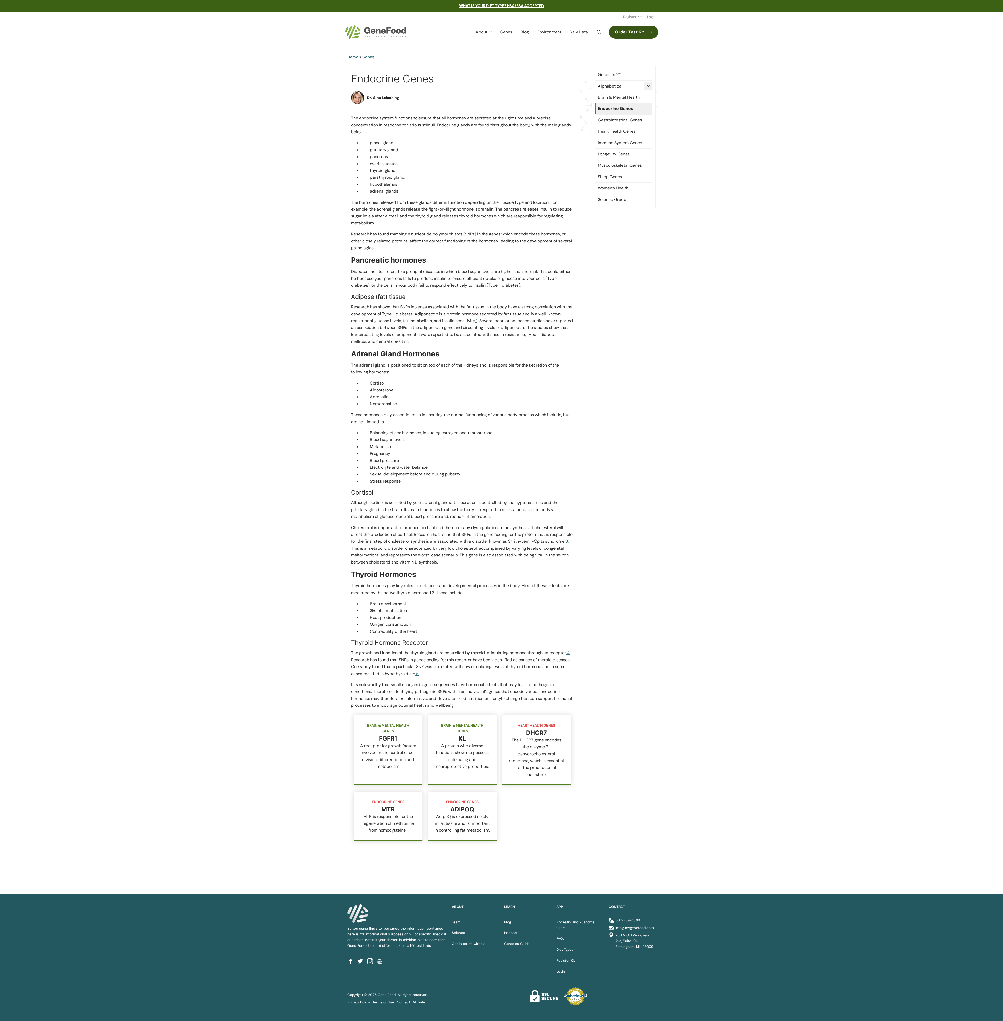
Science (458, 933)
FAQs (560, 938)
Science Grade (612, 199)
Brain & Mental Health (619, 97)
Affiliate (419, 1002)
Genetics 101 (610, 74)
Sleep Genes (610, 176)
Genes (506, 32)
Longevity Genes (614, 154)
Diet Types (564, 949)
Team (456, 922)
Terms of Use (383, 1002)
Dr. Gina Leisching (383, 97)
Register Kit (632, 17)
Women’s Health (613, 188)
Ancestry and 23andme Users (575, 925)
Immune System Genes (620, 143)
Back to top (989, 1010)
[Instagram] (372, 961)
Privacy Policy (358, 1002)
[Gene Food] (375, 32)
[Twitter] (362, 961)
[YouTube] (381, 961)
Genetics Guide (517, 944)
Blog (525, 32)
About (481, 32)
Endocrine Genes (615, 108)
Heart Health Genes (616, 131)
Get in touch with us (468, 944)
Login (651, 17)
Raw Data (579, 32)
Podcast (510, 933)
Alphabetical (610, 86)
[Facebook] (352, 961)
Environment (549, 32)
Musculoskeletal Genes (620, 165)
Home (352, 57)
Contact (403, 1002)
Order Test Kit (629, 32)
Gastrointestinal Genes (620, 120)
